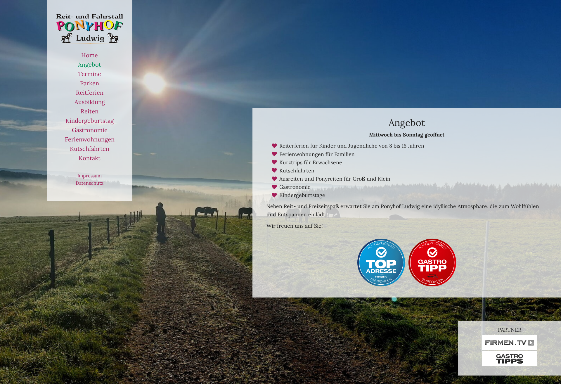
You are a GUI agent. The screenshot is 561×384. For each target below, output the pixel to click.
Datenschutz (89, 183)
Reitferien (89, 92)
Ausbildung (90, 101)
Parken (89, 83)
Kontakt (90, 158)
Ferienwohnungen (90, 139)
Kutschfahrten (89, 148)
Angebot (89, 64)
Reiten (89, 111)
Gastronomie (90, 130)
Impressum (89, 176)
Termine (89, 73)
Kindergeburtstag (89, 120)
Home (89, 55)
